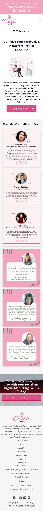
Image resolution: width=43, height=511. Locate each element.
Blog (21, 459)
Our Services (21, 451)
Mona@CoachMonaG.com (21, 6)
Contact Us (21, 463)
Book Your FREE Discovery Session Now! (21, 397)
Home (21, 444)
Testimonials (21, 455)
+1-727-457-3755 (21, 3)
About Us (22, 448)
